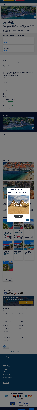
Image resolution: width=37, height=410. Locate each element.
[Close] (28, 190)
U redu (27, 220)
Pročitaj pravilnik (18, 216)
